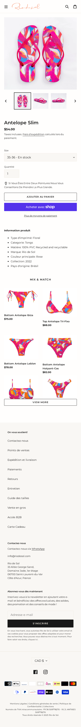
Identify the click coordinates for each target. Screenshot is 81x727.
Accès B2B (15, 517)
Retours (13, 479)
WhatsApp (38, 548)
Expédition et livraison (22, 460)
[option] (23, 100)
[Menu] (6, 6)
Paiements (15, 469)
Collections (48, 706)
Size (6, 150)
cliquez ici (33, 639)
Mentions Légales (18, 703)
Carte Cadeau (16, 526)
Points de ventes (18, 450)
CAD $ (39, 661)
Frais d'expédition (33, 134)
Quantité (9, 166)
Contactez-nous (18, 440)
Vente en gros (17, 507)
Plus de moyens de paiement (40, 215)
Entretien (14, 488)
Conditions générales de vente (43, 703)
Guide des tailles (18, 498)
